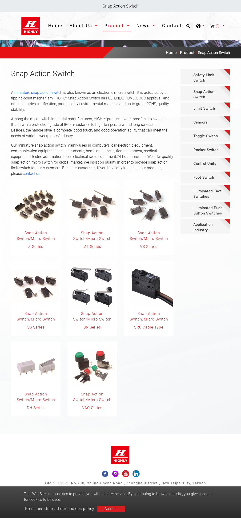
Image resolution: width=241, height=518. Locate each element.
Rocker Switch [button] (206, 150)
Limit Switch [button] (204, 108)
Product (187, 52)
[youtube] (125, 473)
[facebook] (105, 473)
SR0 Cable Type (148, 327)
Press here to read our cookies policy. (60, 508)
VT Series (92, 246)
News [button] (144, 25)
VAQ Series (92, 408)
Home (56, 25)
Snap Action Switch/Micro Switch (36, 236)
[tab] (205, 76)
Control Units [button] (205, 163)
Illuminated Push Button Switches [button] (208, 210)
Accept (110, 508)
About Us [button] (82, 25)
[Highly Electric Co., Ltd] (31, 26)
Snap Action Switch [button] (203, 94)
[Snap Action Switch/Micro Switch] (36, 205)
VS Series (148, 246)
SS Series (35, 327)
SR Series (92, 327)
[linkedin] (136, 473)
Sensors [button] (200, 122)
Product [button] (115, 25)
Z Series (35, 246)
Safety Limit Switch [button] (204, 77)
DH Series (36, 408)
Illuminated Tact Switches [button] (207, 194)
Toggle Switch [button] (205, 136)
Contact (172, 25)
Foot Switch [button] (203, 177)
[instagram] (115, 473)
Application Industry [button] (203, 227)
